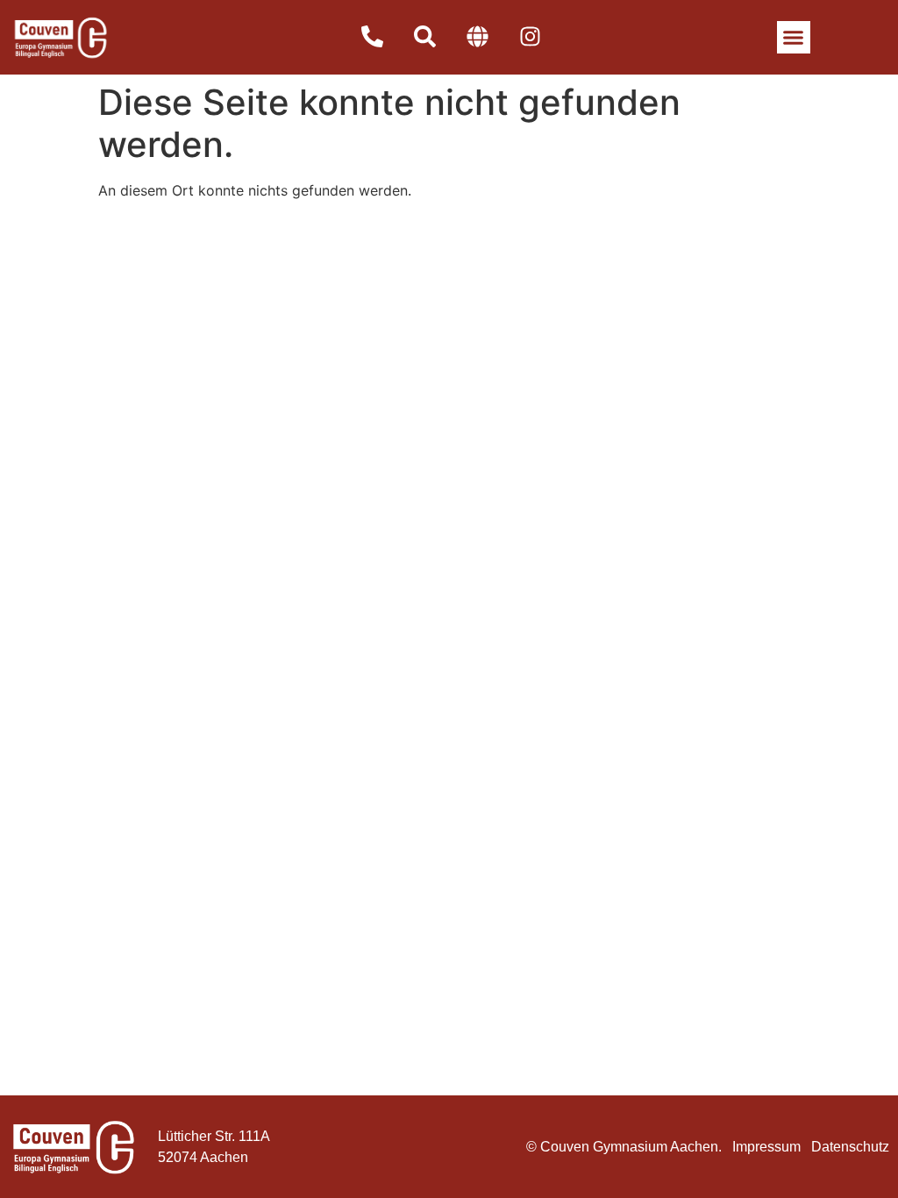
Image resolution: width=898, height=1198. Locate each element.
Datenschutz (850, 1146)
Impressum (766, 1146)
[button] (793, 37)
